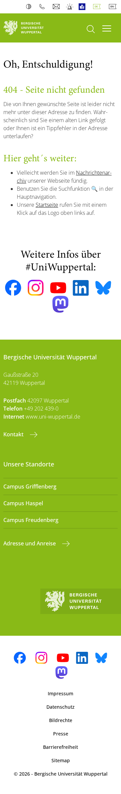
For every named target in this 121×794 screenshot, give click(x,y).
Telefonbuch (43, 6)
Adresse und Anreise (30, 543)
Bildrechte (60, 720)
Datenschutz (60, 707)
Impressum (60, 693)
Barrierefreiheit (60, 747)
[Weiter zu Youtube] (58, 287)
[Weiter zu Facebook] (13, 288)
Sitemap (60, 760)
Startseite (47, 204)
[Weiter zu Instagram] (36, 288)
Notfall (70, 6)
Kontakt (14, 434)
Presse (60, 733)
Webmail (57, 6)
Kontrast (30, 6)
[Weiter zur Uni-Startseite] (30, 28)
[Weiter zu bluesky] (103, 288)
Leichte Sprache (83, 6)
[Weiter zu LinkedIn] (81, 288)
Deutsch (98, 6)
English (114, 6)
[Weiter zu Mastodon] (60, 304)
